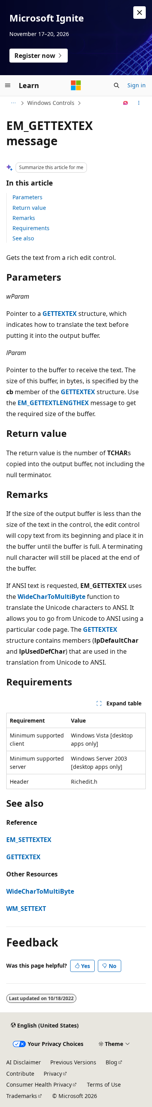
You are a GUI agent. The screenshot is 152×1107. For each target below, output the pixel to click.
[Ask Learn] (125, 103)
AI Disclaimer (23, 1062)
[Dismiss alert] (139, 12)
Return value (29, 207)
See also (23, 238)
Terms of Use (104, 1084)
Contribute (20, 1073)
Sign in (136, 85)
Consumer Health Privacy (39, 1084)
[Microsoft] (76, 85)
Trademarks (21, 1096)
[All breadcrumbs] (13, 103)
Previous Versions (73, 1062)
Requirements (30, 228)
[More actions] (139, 103)
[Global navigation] (8, 85)
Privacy (53, 1073)
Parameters (27, 197)
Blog (111, 1062)
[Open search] (116, 85)
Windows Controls (50, 102)
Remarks (23, 218)
